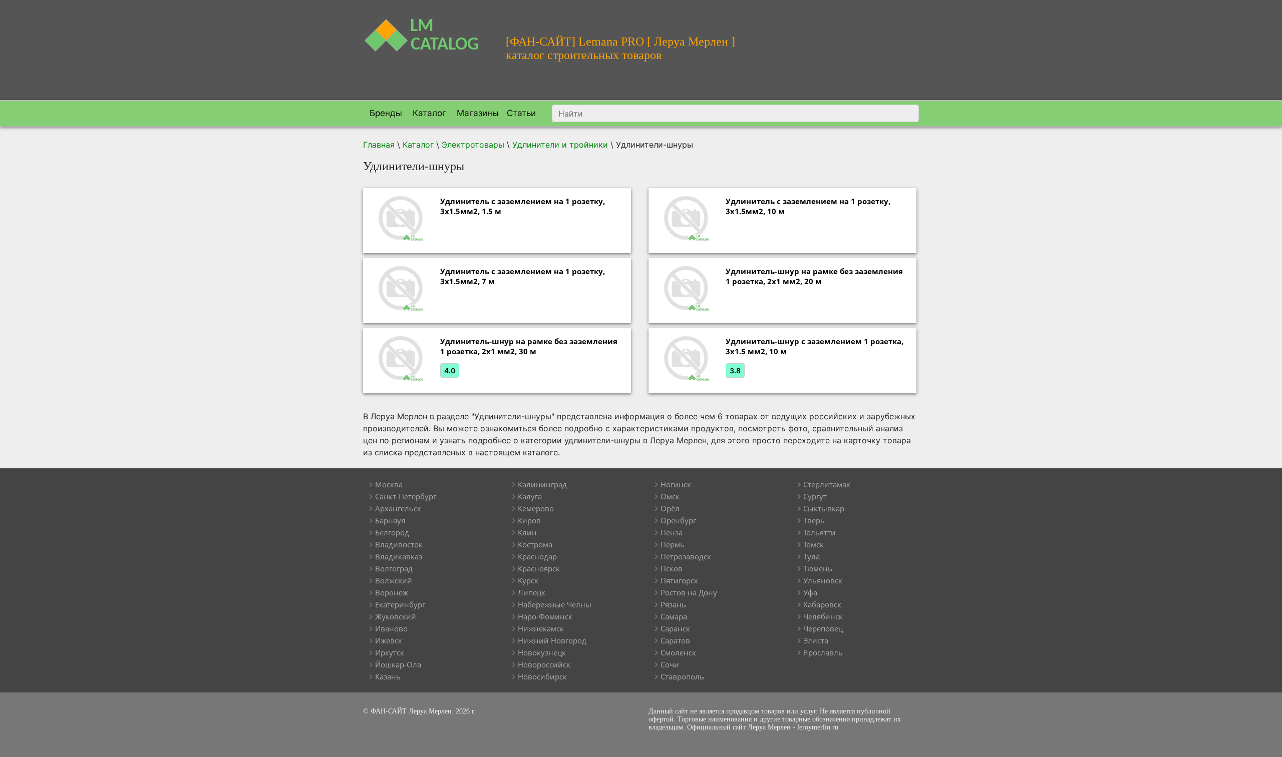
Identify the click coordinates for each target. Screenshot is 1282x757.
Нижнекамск (541, 628)
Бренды (384, 113)
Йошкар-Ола (398, 664)
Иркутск (389, 652)
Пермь (673, 544)
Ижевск (388, 640)
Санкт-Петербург (405, 496)
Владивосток (399, 544)
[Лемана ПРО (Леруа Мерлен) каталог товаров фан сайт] (427, 29)
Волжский (393, 580)
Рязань (673, 604)
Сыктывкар (823, 508)
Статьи (521, 113)
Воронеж (391, 592)
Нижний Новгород (552, 640)
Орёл (670, 508)
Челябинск (823, 616)
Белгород (392, 532)
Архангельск (398, 508)
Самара (674, 616)
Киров (529, 520)
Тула (811, 556)
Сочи (670, 664)
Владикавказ (398, 556)
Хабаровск (822, 604)
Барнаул (390, 520)
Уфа (810, 592)
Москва (389, 484)
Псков (672, 568)
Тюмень (817, 568)
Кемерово (536, 508)
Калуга (530, 496)
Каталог (428, 113)
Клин (527, 532)
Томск (813, 544)
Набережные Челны (554, 604)
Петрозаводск (686, 556)
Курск (528, 580)
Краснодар (537, 556)
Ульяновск (822, 580)
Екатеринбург (400, 604)
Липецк (531, 592)
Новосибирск (542, 676)
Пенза (672, 532)
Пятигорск (679, 580)
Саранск (675, 628)
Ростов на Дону (689, 592)
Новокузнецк (542, 652)
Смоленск (678, 652)
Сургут (815, 496)
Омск (670, 496)
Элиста (815, 640)
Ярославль (823, 652)
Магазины (476, 113)
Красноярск (539, 568)
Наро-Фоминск (545, 616)
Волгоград (394, 568)
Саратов (675, 640)
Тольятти (819, 532)
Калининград (542, 484)
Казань (388, 676)
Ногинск (676, 484)
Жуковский (395, 616)
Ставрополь (682, 676)
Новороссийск (544, 664)
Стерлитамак (826, 484)
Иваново (391, 628)
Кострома (535, 544)
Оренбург (678, 520)
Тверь (814, 520)
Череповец (823, 628)
